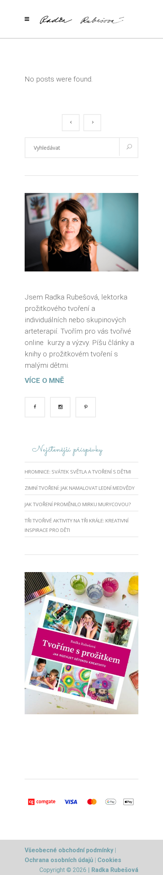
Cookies (109, 860)
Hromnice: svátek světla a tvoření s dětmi (78, 471)
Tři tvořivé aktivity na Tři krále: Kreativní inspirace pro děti (77, 525)
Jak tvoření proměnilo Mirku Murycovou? (78, 504)
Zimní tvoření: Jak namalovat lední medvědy (80, 488)
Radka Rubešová (114, 869)
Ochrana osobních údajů (60, 860)
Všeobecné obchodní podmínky (69, 850)
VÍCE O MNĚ (44, 380)
